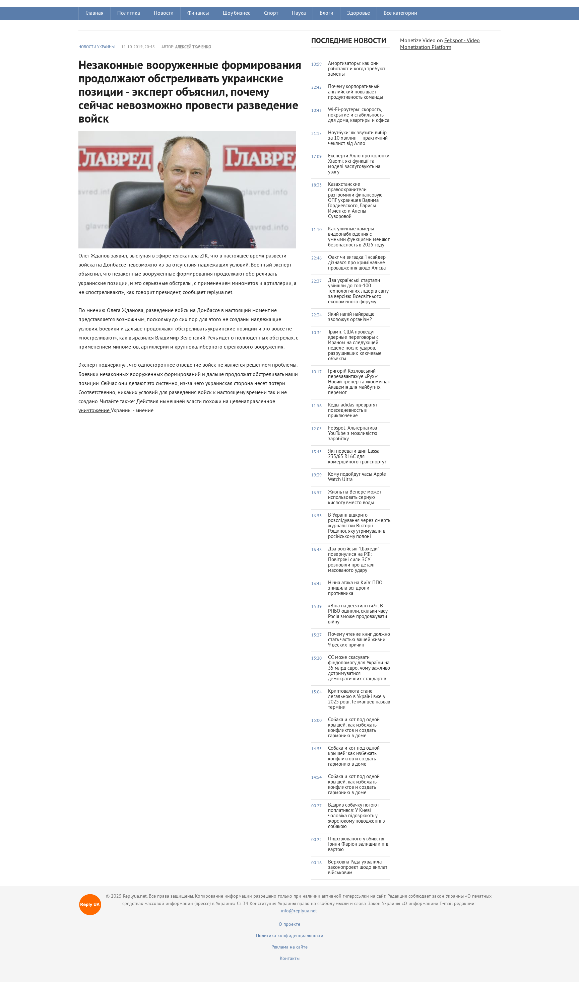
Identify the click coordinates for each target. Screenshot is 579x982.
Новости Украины (96, 47)
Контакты (290, 959)
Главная (94, 13)
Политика (128, 13)
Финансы (198, 13)
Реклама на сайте (289, 947)
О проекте (289, 924)
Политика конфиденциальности (289, 936)
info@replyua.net (299, 911)
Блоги (326, 13)
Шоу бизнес (236, 13)
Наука (299, 13)
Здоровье (358, 13)
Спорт (271, 13)
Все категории (400, 13)
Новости (164, 13)
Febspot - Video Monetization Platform (440, 44)
